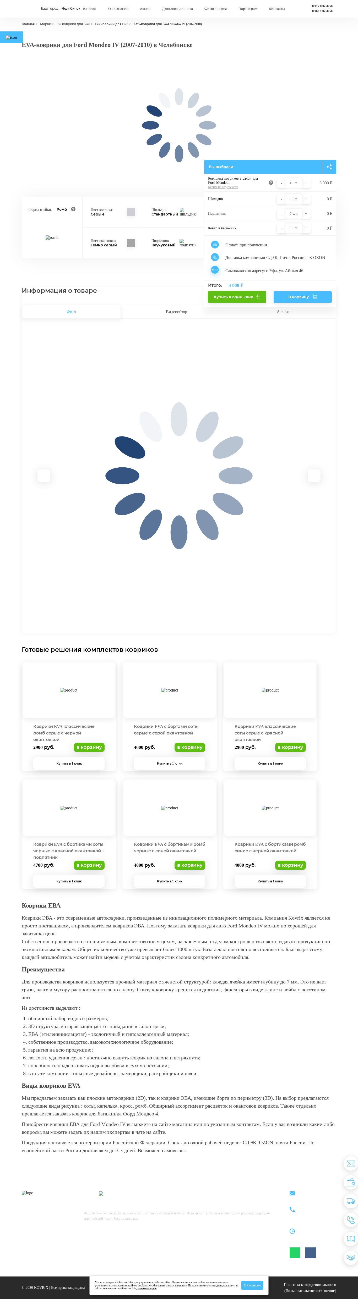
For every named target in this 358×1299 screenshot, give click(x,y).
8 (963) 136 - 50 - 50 (315, 1213)
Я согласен (252, 1285)
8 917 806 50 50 (322, 6)
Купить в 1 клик (69, 763)
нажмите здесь (147, 1288)
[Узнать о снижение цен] (351, 1163)
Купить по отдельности (223, 187)
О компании (118, 9)
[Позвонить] (351, 1220)
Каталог (89, 9)
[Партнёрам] (351, 1258)
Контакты (277, 9)
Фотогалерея (215, 9)
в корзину (89, 747)
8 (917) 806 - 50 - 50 (315, 1207)
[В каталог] (351, 1239)
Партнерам (247, 9)
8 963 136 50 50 (322, 11)
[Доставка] (351, 1201)
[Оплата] (351, 1182)
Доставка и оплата (177, 9)
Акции (145, 9)
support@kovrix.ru (313, 1194)
